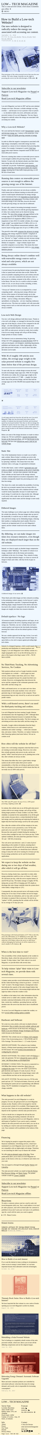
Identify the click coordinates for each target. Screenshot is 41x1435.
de (15, 40)
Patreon (5, 95)
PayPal (27, 1165)
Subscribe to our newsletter (14, 88)
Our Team (5, 1428)
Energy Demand (24, 1227)
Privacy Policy (6, 1431)
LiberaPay (5, 1167)
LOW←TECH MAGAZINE (19, 4)
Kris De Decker (15, 37)
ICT (9, 1228)
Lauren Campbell (19, 1175)
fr (13, 40)
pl (24, 40)
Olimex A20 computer (31, 1037)
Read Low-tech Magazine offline (16, 98)
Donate (4, 1430)
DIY (17, 1227)
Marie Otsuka (27, 37)
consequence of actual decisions (22, 341)
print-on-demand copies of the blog (18, 1154)
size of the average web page (20, 214)
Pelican (35, 1056)
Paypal (34, 91)
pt (22, 40)
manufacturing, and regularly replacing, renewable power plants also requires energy (20, 168)
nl (17, 40)
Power (4, 1426)
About (4, 1424)
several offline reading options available (17, 1013)
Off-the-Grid (23, 1228)
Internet (14, 1228)
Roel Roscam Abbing (8, 1173)
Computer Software (8, 1227)
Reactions (9, 1215)
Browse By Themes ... (16, 1230)
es (20, 40)
